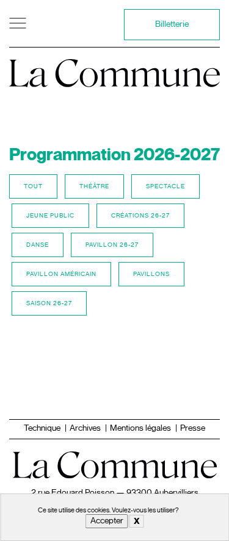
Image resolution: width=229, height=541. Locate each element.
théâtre (94, 186)
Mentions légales (140, 428)
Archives (85, 428)
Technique (42, 428)
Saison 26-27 (49, 303)
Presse (192, 428)
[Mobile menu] (21, 23)
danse (37, 245)
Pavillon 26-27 (112, 245)
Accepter (106, 520)
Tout (33, 186)
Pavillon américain (61, 274)
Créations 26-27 (140, 215)
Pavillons (151, 274)
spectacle (165, 186)
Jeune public (50, 215)
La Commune (115, 69)
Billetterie (172, 24)
